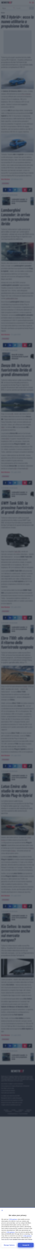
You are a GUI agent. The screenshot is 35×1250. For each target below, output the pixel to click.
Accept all (25, 1245)
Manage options (9, 1245)
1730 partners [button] (13, 1219)
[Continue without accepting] (2, 1210)
